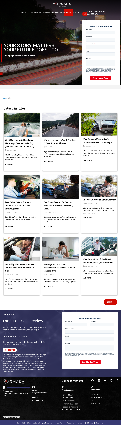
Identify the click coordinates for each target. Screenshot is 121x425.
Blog (93, 400)
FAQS (54, 12)
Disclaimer (99, 423)
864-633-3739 (93, 14)
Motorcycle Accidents (70, 404)
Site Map (90, 423)
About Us (23, 12)
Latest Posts (68, 12)
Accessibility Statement (75, 423)
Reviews (94, 406)
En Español (76, 12)
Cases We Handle (35, 12)
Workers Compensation (71, 410)
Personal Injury (67, 395)
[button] (27, 12)
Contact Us (60, 12)
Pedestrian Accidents (70, 407)
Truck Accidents (68, 401)
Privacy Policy (59, 423)
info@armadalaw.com (39, 393)
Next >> (110, 302)
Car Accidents (67, 398)
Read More (9, 164)
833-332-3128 (10, 350)
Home (5, 98)
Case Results (47, 12)
